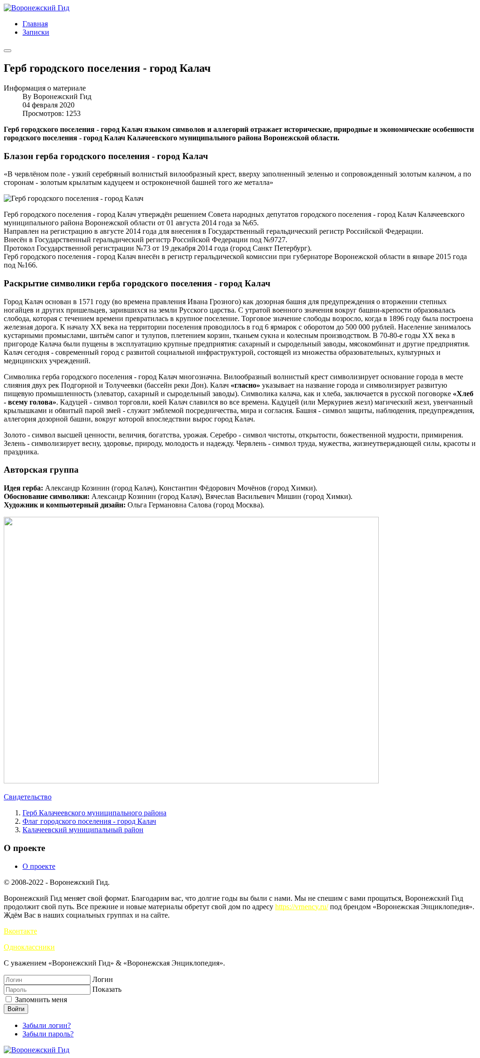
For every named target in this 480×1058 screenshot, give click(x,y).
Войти (16, 1008)
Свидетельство (28, 797)
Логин (102, 979)
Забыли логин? (46, 1025)
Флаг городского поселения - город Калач (89, 821)
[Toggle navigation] (7, 50)
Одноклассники (29, 947)
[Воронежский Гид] (36, 8)
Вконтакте (20, 931)
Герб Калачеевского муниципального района (94, 813)
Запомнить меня (40, 1000)
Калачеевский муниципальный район (82, 830)
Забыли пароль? (48, 1034)
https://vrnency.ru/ (301, 907)
